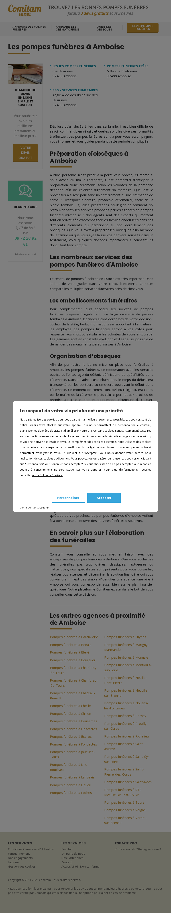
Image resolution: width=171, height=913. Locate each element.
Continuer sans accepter (34, 507)
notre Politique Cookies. (47, 475)
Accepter (104, 498)
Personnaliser (68, 498)
